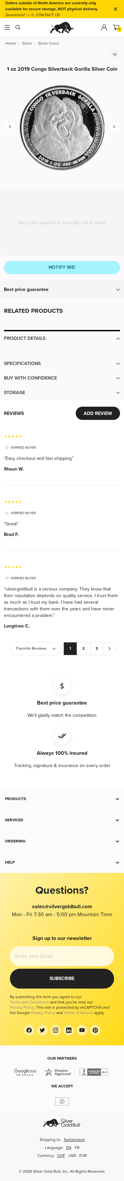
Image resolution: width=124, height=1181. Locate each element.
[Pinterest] (95, 1030)
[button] (62, 289)
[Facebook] (29, 1030)
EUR (83, 1155)
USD (72, 1155)
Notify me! (62, 267)
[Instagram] (55, 1030)
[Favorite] (114, 54)
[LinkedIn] (68, 1030)
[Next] (114, 126)
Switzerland (74, 1139)
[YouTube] (82, 1030)
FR (77, 1147)
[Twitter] (42, 1030)
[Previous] (10, 126)
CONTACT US (48, 15)
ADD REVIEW (98, 413)
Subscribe (62, 978)
